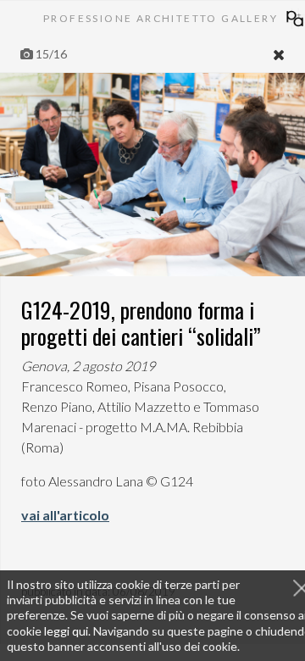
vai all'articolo (65, 515)
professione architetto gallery (160, 18)
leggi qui (66, 631)
